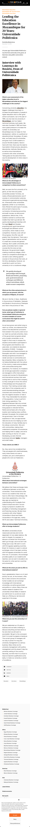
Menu (3, 3)
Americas (4, 768)
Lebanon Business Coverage (11, 720)
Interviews (13, 681)
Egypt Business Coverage (10, 732)
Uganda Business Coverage (11, 761)
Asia (3, 777)
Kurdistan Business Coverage (11, 716)
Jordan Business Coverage (10, 713)
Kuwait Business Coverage (10, 718)
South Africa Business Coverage (12, 757)
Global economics (7, 791)
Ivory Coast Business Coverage (12, 738)
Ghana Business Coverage (10, 736)
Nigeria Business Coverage (10, 752)
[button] (19, 800)
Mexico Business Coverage (10, 773)
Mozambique (23, 681)
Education (6, 681)
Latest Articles (6, 786)
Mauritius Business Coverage (11, 745)
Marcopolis (5, 795)
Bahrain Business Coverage (11, 711)
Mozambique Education (8, 9)
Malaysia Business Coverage (11, 782)
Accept (15, 815)
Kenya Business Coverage (10, 741)
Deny (15, 819)
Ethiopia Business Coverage (11, 734)
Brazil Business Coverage (10, 770)
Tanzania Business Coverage (11, 759)
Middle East (5, 709)
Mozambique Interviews (9, 13)
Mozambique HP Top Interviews (11, 11)
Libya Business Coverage (10, 743)
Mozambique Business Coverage (12, 750)
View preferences (15, 823)
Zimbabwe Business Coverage (11, 764)
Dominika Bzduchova (8, 42)
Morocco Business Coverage (11, 748)
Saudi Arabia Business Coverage (12, 722)
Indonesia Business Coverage (11, 780)
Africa (3, 729)
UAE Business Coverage (10, 725)
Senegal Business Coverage (11, 754)
